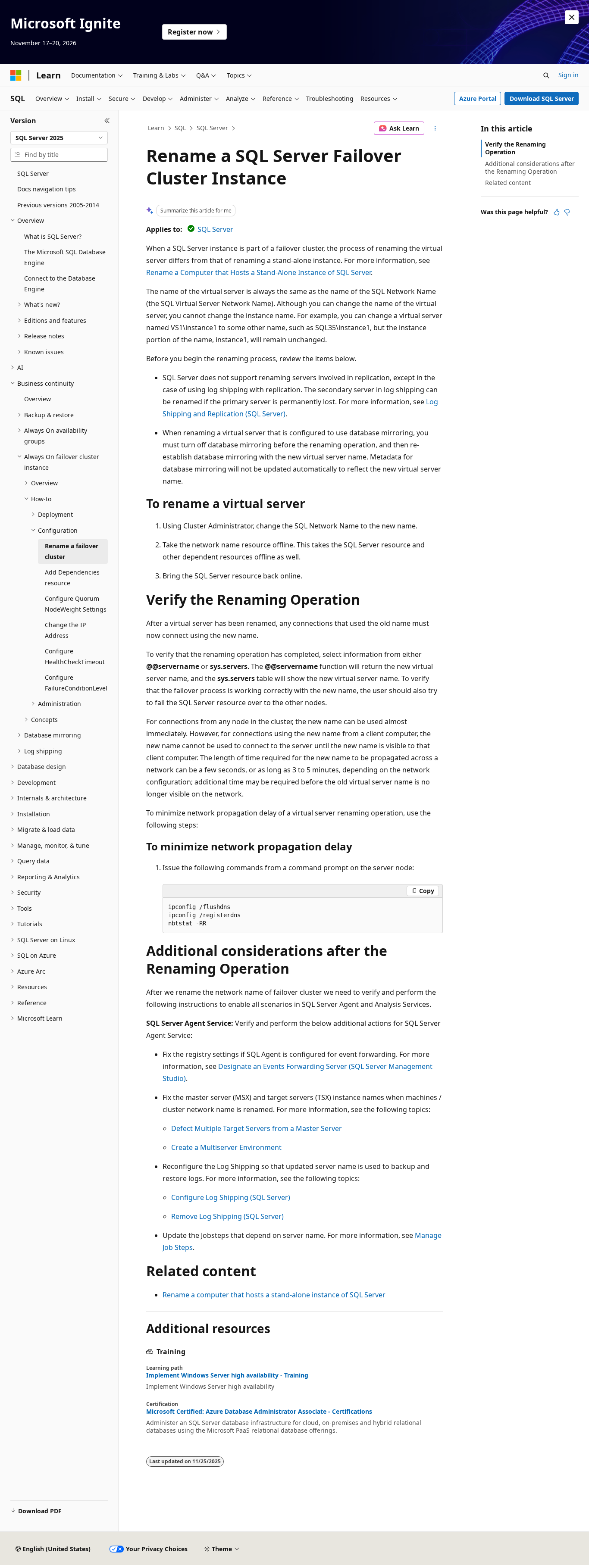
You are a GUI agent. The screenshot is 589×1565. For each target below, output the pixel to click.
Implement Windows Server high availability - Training (227, 1375)
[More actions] (435, 128)
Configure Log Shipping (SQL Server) (230, 1197)
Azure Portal (477, 98)
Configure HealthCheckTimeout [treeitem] (75, 656)
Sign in (568, 75)
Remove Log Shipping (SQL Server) (227, 1216)
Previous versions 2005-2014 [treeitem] (58, 205)
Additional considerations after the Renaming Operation (530, 167)
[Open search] (546, 75)
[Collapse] (107, 121)
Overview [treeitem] (37, 399)
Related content (508, 182)
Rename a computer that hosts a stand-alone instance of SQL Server (274, 1294)
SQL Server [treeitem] (33, 173)
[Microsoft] (16, 75)
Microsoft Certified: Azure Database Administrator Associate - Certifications (259, 1411)
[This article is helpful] (556, 212)
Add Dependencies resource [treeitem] (72, 577)
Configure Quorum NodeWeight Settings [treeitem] (76, 603)
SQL (180, 128)
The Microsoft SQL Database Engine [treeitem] (65, 257)
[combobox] (59, 138)
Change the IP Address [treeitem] (65, 630)
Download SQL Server (542, 98)
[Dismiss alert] (572, 17)
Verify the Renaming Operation (515, 148)
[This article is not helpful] (567, 212)
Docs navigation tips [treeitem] (46, 189)
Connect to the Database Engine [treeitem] (59, 283)
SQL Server (212, 128)
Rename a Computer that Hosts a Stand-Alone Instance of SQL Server (258, 272)
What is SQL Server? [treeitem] (52, 236)
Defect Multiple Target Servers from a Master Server (256, 1128)
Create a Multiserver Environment (226, 1147)
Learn (156, 128)
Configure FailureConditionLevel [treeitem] (76, 682)
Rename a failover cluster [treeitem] (71, 551)
